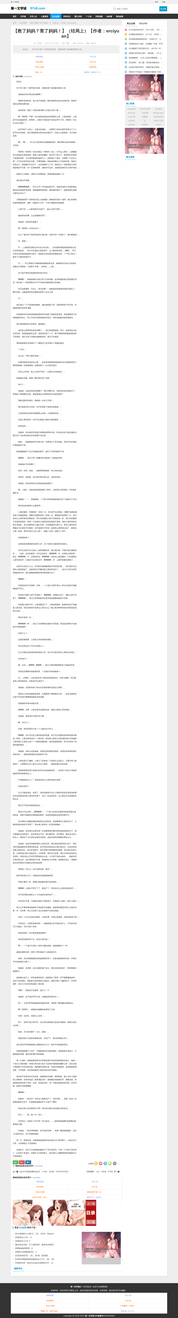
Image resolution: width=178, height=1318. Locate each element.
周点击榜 (131, 23)
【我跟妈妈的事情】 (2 (23, 1248)
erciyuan (28, 76)
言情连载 (99, 16)
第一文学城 (38, 43)
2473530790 (145, 109)
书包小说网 (39, 67)
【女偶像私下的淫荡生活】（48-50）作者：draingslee (145, 48)
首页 (14, 16)
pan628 (131, 124)
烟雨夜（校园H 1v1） (93, 72)
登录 (156, 2)
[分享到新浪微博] (100, 1163)
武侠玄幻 (67, 16)
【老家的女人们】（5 (23, 1237)
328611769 (158, 120)
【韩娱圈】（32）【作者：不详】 (99, 1171)
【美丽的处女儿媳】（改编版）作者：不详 (145, 44)
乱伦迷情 (55, 16)
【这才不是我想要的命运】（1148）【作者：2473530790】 (44, 1171)
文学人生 (33, 16)
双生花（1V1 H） (128, 1311)
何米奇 (145, 124)
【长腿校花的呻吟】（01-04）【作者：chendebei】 (145, 34)
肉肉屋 (109, 16)
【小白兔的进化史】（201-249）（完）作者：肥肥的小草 (145, 30)
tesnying (131, 113)
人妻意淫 (44, 16)
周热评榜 (143, 23)
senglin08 (131, 109)
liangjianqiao (158, 113)
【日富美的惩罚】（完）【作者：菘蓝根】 (31, 1255)
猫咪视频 (39, 56)
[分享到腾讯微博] (105, 1163)
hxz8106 (131, 117)
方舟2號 (145, 113)
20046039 (158, 117)
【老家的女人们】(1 (22, 1241)
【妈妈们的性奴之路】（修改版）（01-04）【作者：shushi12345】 (145, 53)
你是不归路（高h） (40, 1197)
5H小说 (93, 62)
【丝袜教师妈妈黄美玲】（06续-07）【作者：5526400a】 (145, 39)
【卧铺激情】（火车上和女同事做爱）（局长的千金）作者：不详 (145, 58)
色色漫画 (39, 62)
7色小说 (93, 56)
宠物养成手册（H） (95, 1192)
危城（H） (39, 72)
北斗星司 (158, 109)
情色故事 (119, 16)
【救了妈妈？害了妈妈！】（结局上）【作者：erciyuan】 (53, 23)
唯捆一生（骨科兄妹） (50, 1311)
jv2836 (131, 120)
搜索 (164, 9)
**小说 (88, 16)
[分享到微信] (110, 1163)
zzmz (158, 124)
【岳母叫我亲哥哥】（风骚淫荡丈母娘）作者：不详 (145, 67)
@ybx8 (93, 43)
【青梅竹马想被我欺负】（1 (25, 1252)
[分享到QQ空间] (96, 1163)
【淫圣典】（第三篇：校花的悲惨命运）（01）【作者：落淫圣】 (145, 62)
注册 (163, 2)
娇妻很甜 (92, 67)
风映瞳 (145, 117)
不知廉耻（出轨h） (128, 1306)
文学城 (23, 16)
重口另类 (78, 16)
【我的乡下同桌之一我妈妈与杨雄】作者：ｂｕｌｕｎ (145, 72)
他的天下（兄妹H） (95, 1197)
